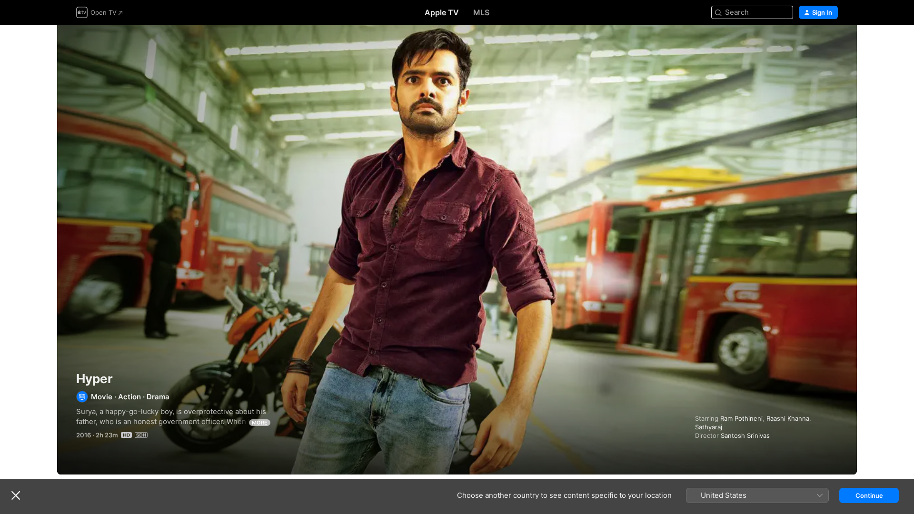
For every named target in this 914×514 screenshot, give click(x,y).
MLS (481, 12)
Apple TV (442, 12)
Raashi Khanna (787, 418)
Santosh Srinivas (745, 435)
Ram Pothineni (741, 418)
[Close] (15, 495)
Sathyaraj (708, 427)
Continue (869, 495)
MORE (260, 422)
